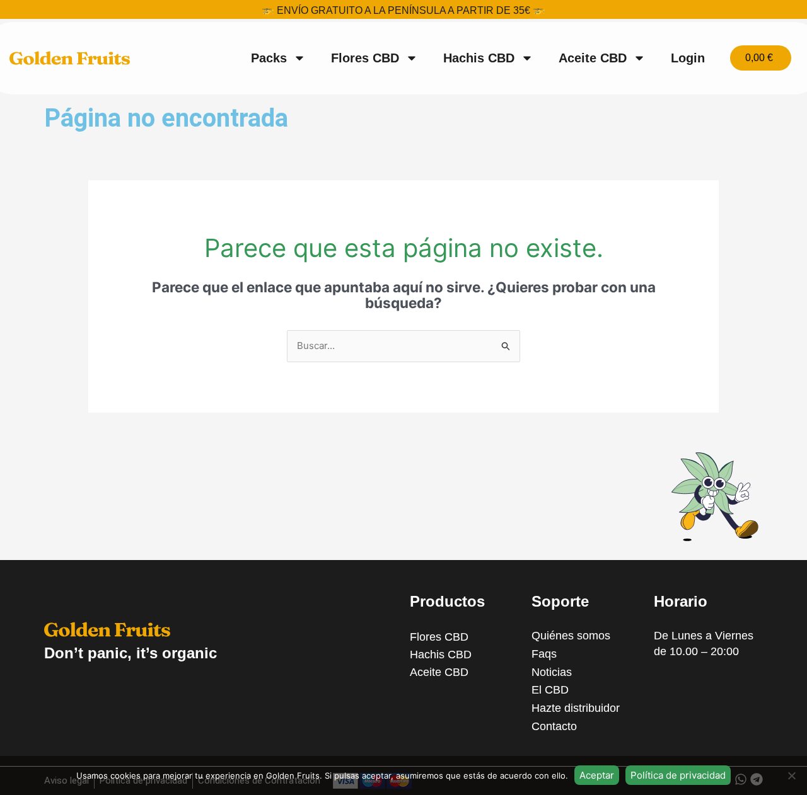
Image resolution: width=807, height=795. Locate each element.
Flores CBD (365, 58)
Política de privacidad (678, 775)
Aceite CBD (593, 58)
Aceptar (596, 775)
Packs (269, 58)
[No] (791, 775)
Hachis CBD (478, 58)
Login (688, 58)
